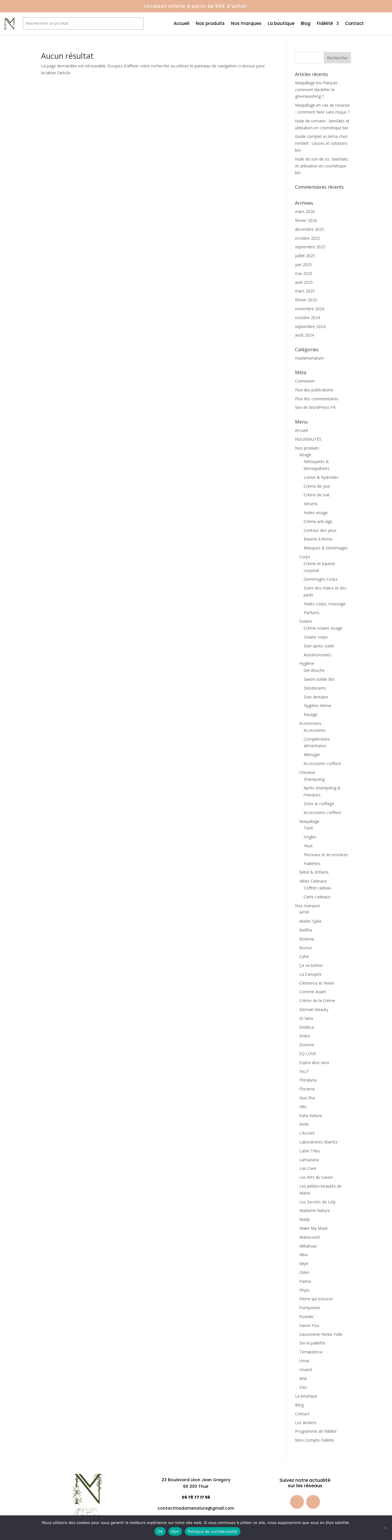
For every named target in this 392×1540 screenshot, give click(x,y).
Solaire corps (316, 637)
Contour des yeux (320, 530)
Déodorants (315, 688)
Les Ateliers (306, 1422)
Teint (308, 828)
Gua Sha (307, 1097)
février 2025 (306, 299)
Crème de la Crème (317, 1000)
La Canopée (310, 974)
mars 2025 (305, 291)
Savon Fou (309, 1325)
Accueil (181, 24)
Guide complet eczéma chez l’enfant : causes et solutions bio (321, 143)
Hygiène (306, 663)
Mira (303, 1254)
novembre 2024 (309, 308)
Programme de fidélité (316, 1431)
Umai (304, 1360)
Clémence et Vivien (316, 983)
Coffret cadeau (317, 888)
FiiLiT (304, 1071)
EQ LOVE (307, 1053)
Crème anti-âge (318, 521)
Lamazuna (309, 1159)
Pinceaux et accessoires (326, 854)
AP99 (304, 912)
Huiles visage (316, 512)
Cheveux (307, 772)
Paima (305, 1281)
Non (175, 1531)
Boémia (306, 939)
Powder (306, 1316)
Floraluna (308, 1080)
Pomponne (309, 1307)
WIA (303, 1378)
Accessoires (310, 723)
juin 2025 (303, 264)
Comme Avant (312, 991)
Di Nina (306, 1018)
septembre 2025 (310, 246)
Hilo (302, 1106)
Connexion (305, 381)
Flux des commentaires (316, 398)
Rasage (310, 714)
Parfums (311, 612)
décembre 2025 (309, 229)
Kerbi (304, 1124)
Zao (303, 1387)
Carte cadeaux (317, 896)
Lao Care (307, 1168)
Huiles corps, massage (325, 603)
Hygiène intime (317, 705)
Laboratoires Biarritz (318, 1142)
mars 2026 (305, 211)
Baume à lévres (318, 539)
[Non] (385, 1528)
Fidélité (325, 24)
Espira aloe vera (314, 1062)
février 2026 (306, 220)
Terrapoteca (310, 1351)
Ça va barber (311, 965)
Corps (304, 556)
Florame (307, 1089)
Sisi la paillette (312, 1343)
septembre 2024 (310, 326)
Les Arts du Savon (316, 1177)
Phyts (304, 1290)
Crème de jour (317, 486)
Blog (306, 24)
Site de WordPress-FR (315, 407)
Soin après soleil (319, 646)
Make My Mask (313, 1228)
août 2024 (304, 335)
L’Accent (307, 1133)
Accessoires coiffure (322, 763)
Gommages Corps (320, 579)
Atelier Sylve (310, 921)
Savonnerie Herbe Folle (320, 1334)
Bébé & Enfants (314, 872)
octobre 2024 (307, 317)
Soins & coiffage (319, 803)
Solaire (305, 621)
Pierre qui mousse (316, 1298)
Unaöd (305, 1369)
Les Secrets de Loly (317, 1202)
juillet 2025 (305, 255)
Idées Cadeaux (313, 881)
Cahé (304, 956)
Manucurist (309, 1237)
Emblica (306, 1027)
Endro (304, 1036)
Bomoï (305, 947)
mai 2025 (303, 273)
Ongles (310, 837)
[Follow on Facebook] (297, 1502)
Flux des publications (314, 390)
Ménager (312, 754)
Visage (305, 454)
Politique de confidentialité (213, 1531)
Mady (304, 1219)
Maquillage (309, 821)
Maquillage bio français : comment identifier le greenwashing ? (317, 89)
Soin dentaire (316, 697)
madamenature (309, 358)
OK (160, 1531)
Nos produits (210, 24)
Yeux (308, 845)
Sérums (311, 503)
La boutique (281, 24)
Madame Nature (314, 1210)
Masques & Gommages (326, 548)
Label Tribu (309, 1150)
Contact (354, 24)
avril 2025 (304, 282)
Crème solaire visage (323, 628)
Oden (304, 1272)
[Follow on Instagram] (313, 1502)
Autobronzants (317, 654)
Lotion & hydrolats (321, 477)
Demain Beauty (313, 1009)
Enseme (306, 1044)
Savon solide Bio (319, 679)
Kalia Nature (310, 1115)
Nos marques (246, 24)
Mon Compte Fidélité (314, 1440)
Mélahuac (308, 1246)
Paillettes (312, 863)
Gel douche (314, 670)
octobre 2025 (307, 238)
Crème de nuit (317, 494)
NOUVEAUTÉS (308, 439)
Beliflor (306, 930)
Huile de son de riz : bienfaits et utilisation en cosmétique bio (321, 165)
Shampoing (314, 779)
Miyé (303, 1263)
